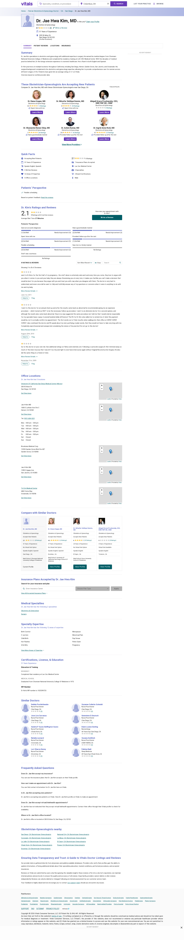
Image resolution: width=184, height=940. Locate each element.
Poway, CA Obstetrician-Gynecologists (71, 845)
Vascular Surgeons (78, 904)
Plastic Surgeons (150, 901)
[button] (110, 389)
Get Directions (26, 393)
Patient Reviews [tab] (41, 46)
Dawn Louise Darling (90, 727)
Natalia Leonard (37, 738)
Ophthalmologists (85, 901)
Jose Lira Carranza (39, 716)
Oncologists (73, 901)
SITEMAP (40, 909)
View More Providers (71, 144)
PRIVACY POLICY (52, 909)
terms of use (57, 916)
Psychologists (44, 904)
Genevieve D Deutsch (90, 716)
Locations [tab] (54, 46)
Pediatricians (139, 901)
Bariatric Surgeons (46, 898)
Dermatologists (87, 898)
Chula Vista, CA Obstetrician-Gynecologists (36, 845)
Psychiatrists (34, 904)
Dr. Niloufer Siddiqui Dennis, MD (70, 101)
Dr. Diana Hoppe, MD (36, 101)
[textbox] (58, 3)
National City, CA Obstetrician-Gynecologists (73, 834)
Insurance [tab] (66, 46)
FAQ (32, 909)
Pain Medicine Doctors (126, 901)
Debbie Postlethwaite (39, 704)
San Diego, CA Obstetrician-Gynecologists (36, 834)
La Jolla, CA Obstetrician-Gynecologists (35, 842)
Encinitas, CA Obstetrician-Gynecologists (35, 849)
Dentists (77, 898)
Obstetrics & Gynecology (30, 611)
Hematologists (25, 901)
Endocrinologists (118, 898)
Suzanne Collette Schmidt (92, 704)
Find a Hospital (118, 904)
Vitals (120, 399)
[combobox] (58, 3)
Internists (35, 901)
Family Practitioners (132, 898)
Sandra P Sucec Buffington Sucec (44, 727)
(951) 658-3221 (29, 418)
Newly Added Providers (104, 904)
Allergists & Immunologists (29, 898)
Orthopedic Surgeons (110, 901)
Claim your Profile (92, 22)
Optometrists (97, 901)
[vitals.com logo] (27, 3)
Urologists (67, 904)
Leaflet (109, 399)
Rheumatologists (56, 904)
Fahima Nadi (86, 749)
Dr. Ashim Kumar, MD (70, 128)
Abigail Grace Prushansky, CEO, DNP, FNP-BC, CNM (104, 102)
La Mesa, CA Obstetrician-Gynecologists (71, 838)
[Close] (181, 928)
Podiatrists (24, 904)
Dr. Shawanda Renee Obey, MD (36, 128)
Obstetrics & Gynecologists (59, 901)
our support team (74, 883)
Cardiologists (58, 898)
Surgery (24, 614)
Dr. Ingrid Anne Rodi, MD (104, 128)
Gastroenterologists (146, 898)
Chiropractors (68, 898)
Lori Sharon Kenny (38, 749)
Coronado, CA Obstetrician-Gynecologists (36, 838)
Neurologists (44, 901)
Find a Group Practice (132, 904)
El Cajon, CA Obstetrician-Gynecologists (71, 842)
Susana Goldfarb (88, 738)
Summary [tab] (27, 46)
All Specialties (90, 904)
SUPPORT (25, 909)
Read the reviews (47, 197)
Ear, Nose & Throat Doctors (102, 898)
